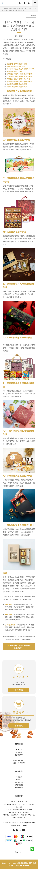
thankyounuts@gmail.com (22, 809)
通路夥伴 (19, 752)
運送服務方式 (19, 782)
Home (4, 8)
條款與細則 (19, 788)
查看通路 (19, 725)
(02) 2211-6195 (23, 804)
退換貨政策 (19, 785)
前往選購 (19, 690)
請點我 (25, 825)
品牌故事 (19, 750)
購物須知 (19, 780)
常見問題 (19, 777)
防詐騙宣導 (19, 755)
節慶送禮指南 (19, 8)
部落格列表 (10, 8)
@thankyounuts (23, 812)
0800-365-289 (23, 802)
